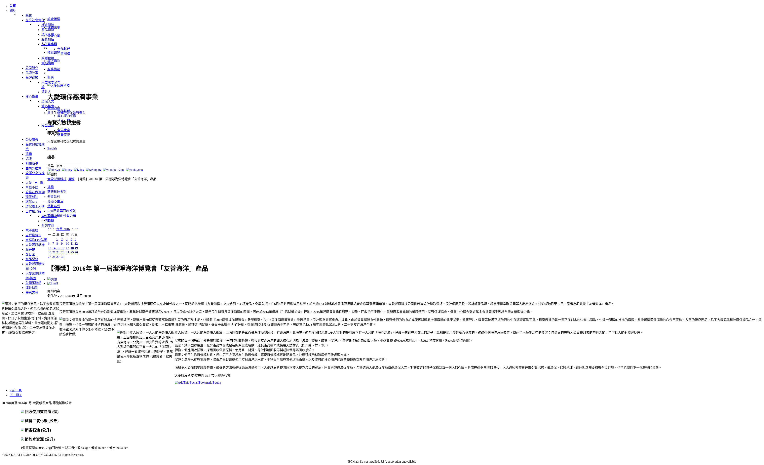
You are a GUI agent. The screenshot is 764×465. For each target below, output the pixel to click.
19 (76, 248)
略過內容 (53, 108)
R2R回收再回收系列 (61, 211)
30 (62, 256)
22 (57, 252)
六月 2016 (63, 229)
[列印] (52, 279)
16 (62, 248)
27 (49, 256)
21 (54, 252)
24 (67, 252)
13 (49, 248)
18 (72, 248)
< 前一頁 (16, 390)
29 (57, 256)
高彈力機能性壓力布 (61, 215)
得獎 (71, 179)
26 (76, 252)
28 (54, 256)
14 (54, 248)
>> (76, 228)
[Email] (52, 283)
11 (72, 243)
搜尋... (51, 166)
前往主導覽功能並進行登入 (66, 112)
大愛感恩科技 (56, 179)
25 (72, 252)
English (52, 148)
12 (76, 243)
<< (50, 228)
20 (49, 252)
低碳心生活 (55, 201)
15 (57, 248)
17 (67, 248)
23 (62, 252)
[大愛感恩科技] (58, 85)
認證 (50, 220)
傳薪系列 (53, 206)
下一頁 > (16, 395)
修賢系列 (53, 196)
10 (67, 243)
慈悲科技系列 (56, 191)
